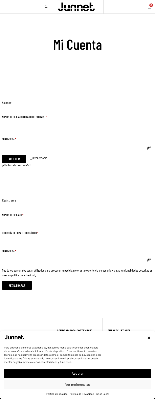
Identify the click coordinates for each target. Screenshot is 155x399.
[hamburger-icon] (46, 7)
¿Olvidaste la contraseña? (16, 165)
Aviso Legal (102, 393)
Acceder (14, 159)
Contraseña (15, 138)
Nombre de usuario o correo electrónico (30, 116)
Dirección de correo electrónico (26, 232)
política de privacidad (23, 275)
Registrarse (16, 285)
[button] (149, 338)
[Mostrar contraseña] (149, 148)
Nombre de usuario (18, 214)
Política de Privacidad (81, 393)
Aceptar (78, 373)
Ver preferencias (77, 385)
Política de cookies (56, 393)
